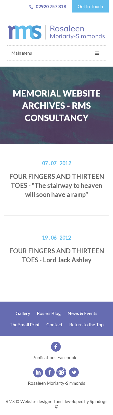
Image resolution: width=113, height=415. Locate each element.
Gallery (23, 313)
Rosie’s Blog (49, 313)
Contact (54, 324)
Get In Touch (90, 6)
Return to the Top (86, 324)
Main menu (21, 53)
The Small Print (25, 324)
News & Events (82, 313)
